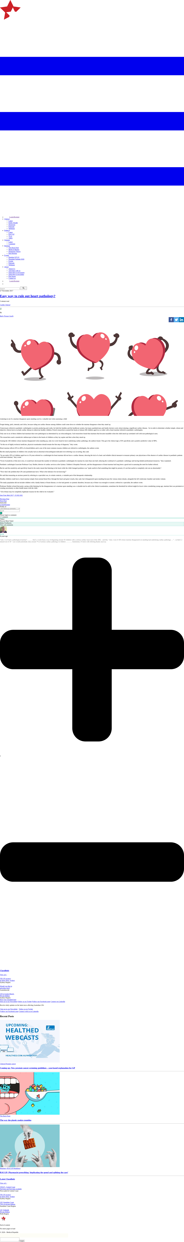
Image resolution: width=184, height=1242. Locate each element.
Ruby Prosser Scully (7, 316)
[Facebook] (171, 319)
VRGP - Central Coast (7, 1187)
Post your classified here (8, 1000)
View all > (3, 975)
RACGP (11, 234)
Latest (11, 221)
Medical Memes (14, 250)
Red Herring (13, 253)
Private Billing (5, 996)
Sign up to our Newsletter (8, 1001)
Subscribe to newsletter (16, 274)
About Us (12, 269)
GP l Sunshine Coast (7, 1202)
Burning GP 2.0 (14, 257)
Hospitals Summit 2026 (16, 259)
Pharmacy (3, 1168)
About (6, 267)
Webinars (12, 228)
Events (6, 255)
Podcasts (11, 227)
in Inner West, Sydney (7, 980)
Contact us (12, 278)
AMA (11, 238)
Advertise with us (14, 271)
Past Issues (12, 276)
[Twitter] (176, 319)
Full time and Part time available (11, 1189)
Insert (22, 1241)
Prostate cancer (11, 1064)
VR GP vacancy (5, 978)
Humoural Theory (15, 251)
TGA (10, 236)
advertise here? (5, 988)
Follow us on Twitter (25, 1001)
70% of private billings (7, 1204)
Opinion (7, 240)
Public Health (13, 223)
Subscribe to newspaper (16, 272)
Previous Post (4, 499)
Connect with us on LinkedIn (29, 1011)
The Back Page (14, 248)
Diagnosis (12, 225)
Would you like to (6, 986)
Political (7, 230)
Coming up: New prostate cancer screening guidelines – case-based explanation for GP (37, 1068)
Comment (12, 244)
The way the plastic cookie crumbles (15, 1120)
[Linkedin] (181, 319)
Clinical (6, 219)
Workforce (16, 1168)
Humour (7, 246)
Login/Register (14, 217)
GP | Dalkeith (4, 1210)
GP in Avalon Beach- (7, 994)
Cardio (2, 305)
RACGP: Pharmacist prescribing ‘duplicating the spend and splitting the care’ (34, 1172)
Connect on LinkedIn (58, 1001)
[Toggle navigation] (2, 28)
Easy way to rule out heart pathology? (27, 296)
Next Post (3, 501)
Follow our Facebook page (41, 1001)
